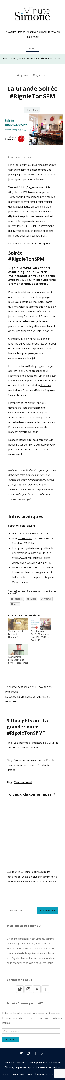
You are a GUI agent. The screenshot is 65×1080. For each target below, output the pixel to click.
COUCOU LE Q (45, 380)
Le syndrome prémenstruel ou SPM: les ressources (18, 659)
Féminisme (32, 109)
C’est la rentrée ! (23, 782)
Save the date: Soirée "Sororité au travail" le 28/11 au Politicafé (40, 636)
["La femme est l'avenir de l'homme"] (18, 623)
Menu (32, 48)
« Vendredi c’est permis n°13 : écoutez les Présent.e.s (28, 689)
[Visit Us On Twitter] (20, 992)
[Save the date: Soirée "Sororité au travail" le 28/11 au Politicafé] (41, 623)
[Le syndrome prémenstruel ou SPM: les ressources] (18, 649)
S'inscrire (10, 1039)
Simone (26, 75)
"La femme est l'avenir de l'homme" (15, 634)
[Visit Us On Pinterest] (36, 992)
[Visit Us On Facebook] (45, 992)
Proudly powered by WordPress (17, 1074)
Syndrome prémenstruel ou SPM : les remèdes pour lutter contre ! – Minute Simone (31, 764)
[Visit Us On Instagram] (28, 992)
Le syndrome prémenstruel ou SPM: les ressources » (27, 699)
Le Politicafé (25, 538)
